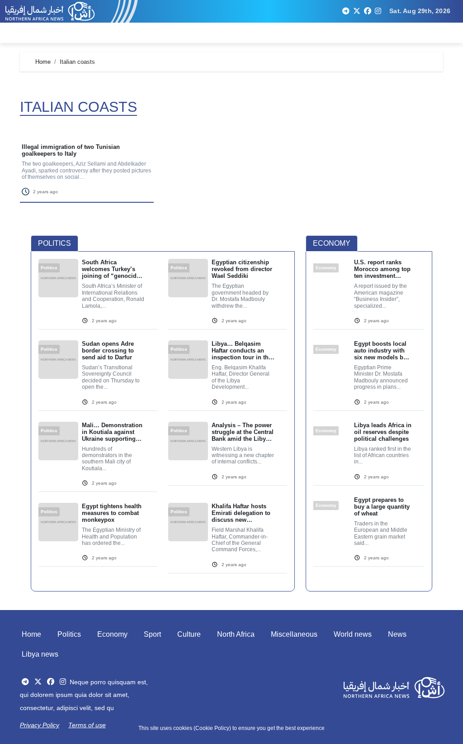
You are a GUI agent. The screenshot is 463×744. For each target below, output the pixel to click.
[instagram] (378, 11)
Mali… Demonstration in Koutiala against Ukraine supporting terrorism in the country (112, 432)
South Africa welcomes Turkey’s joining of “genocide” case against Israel (112, 269)
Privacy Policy (39, 725)
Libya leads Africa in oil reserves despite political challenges (382, 432)
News (397, 634)
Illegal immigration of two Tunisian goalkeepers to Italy (71, 150)
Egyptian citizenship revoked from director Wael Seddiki (242, 269)
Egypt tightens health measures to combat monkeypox (112, 513)
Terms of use (87, 725)
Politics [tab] (54, 243)
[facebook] (367, 11)
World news (353, 634)
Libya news (40, 654)
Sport (152, 634)
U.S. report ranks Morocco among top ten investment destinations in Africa (382, 269)
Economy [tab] (331, 243)
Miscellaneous (294, 634)
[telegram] (346, 11)
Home (31, 634)
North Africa (236, 634)
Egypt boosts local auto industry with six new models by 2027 (380, 350)
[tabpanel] (162, 421)
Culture (189, 634)
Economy (112, 634)
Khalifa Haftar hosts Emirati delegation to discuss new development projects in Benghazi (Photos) (242, 513)
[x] (356, 11)
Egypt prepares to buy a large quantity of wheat (382, 506)
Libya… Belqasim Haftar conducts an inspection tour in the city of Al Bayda (242, 350)
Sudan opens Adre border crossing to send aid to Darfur (108, 350)
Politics (69, 634)
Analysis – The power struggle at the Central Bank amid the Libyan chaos (243, 432)
